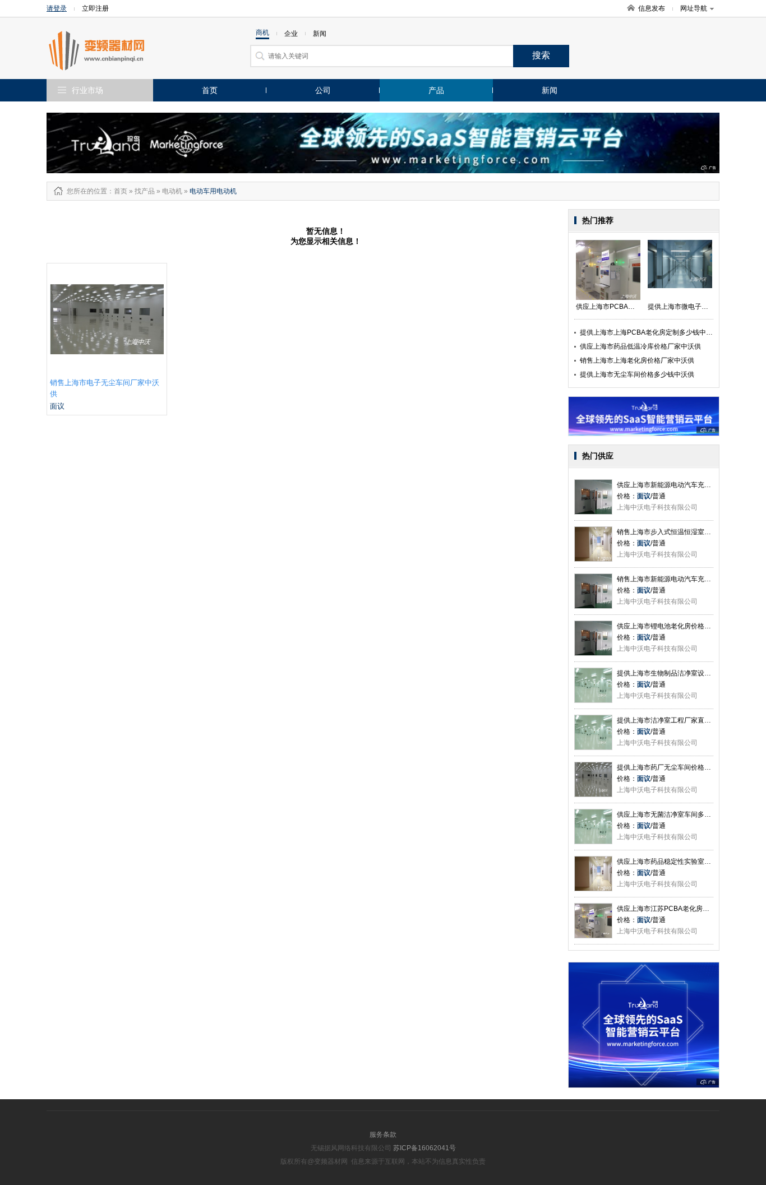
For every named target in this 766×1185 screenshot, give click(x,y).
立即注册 (95, 8)
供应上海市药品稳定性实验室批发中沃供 (677, 861)
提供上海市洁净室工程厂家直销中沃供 (674, 720)
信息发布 (651, 8)
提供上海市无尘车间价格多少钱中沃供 (637, 374)
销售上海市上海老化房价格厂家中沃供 (637, 360)
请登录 (57, 8)
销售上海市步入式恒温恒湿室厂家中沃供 (677, 532)
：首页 (117, 191)
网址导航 (693, 8)
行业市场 (87, 90)
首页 (210, 90)
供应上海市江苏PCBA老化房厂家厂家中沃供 (683, 909)
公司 (323, 90)
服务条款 (383, 1134)
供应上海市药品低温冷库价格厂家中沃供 (640, 346)
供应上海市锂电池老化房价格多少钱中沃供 (681, 626)
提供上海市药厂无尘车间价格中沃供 (671, 767)
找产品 (145, 191)
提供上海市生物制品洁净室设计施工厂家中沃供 (687, 673)
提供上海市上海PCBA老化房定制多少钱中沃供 (649, 332)
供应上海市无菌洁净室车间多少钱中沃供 (677, 814)
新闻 (549, 90)
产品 (436, 90)
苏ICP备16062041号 (424, 1148)
